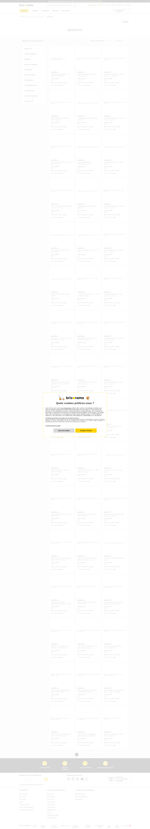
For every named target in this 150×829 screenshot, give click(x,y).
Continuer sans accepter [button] (53, 425)
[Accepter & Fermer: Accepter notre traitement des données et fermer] (86, 431)
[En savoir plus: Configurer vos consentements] (63, 431)
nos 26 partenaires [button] (66, 408)
